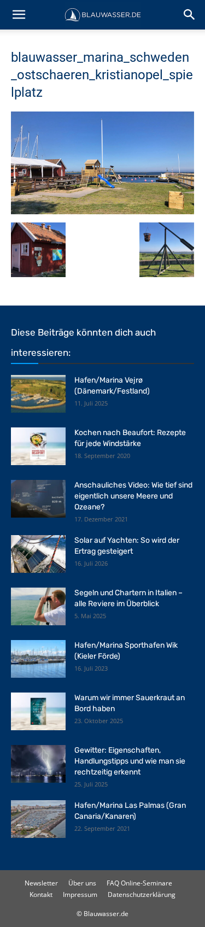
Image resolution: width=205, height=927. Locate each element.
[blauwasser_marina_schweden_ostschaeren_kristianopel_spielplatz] (102, 211)
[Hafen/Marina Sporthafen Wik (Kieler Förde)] (38, 659)
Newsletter (41, 883)
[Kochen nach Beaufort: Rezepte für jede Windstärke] (38, 446)
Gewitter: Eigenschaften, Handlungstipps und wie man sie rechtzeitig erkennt (129, 761)
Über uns (82, 883)
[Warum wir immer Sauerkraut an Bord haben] (38, 711)
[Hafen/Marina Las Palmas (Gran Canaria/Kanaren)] (38, 819)
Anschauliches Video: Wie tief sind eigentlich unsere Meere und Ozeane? (133, 496)
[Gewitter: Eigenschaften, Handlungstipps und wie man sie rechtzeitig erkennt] (38, 764)
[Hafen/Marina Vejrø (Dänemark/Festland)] (38, 394)
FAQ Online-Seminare (139, 883)
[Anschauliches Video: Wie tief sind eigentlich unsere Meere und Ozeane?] (38, 499)
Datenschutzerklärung (141, 894)
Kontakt (41, 894)
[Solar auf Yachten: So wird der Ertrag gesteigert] (38, 554)
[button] (18, 15)
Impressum (80, 894)
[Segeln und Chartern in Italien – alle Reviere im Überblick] (38, 606)
